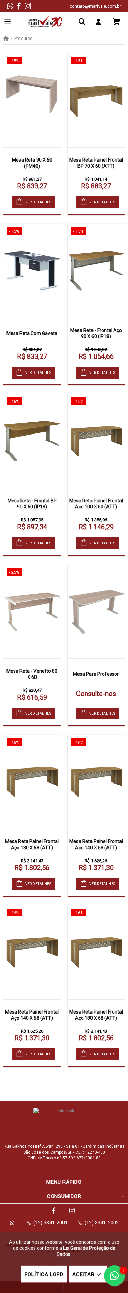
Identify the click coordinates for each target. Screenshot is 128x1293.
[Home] (6, 38)
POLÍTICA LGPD (44, 1274)
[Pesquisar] (83, 22)
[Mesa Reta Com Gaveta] (32, 271)
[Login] (100, 22)
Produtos (23, 38)
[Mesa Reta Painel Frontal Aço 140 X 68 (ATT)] (96, 782)
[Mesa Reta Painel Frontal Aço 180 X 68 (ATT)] (32, 782)
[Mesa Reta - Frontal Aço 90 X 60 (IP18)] (96, 271)
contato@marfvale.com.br (95, 6)
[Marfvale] (45, 22)
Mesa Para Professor (96, 674)
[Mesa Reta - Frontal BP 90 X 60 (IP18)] (32, 441)
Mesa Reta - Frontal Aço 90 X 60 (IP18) (96, 333)
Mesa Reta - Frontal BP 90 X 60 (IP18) (32, 503)
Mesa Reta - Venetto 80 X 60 (31, 674)
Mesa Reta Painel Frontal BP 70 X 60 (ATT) (96, 163)
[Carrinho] (116, 22)
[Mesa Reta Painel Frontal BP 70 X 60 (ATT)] (96, 100)
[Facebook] (19, 6)
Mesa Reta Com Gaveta (31, 333)
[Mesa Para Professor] (96, 611)
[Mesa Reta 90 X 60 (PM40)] (32, 100)
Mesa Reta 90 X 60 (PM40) (32, 163)
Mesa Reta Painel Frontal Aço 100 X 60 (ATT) (96, 503)
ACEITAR (83, 1274)
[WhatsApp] (10, 6)
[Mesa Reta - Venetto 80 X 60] (32, 611)
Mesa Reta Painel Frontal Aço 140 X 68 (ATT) (96, 844)
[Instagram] (28, 6)
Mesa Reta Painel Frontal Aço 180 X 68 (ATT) (32, 844)
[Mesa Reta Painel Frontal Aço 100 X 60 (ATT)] (96, 441)
